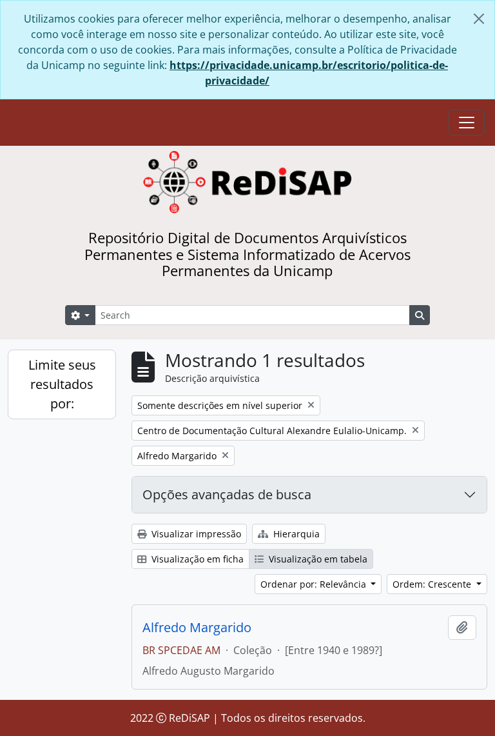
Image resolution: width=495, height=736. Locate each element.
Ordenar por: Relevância (314, 584)
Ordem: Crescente (433, 584)
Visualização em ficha (196, 559)
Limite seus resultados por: (62, 384)
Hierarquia (295, 534)
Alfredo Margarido (196, 627)
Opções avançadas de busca (226, 494)
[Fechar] (478, 19)
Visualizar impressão (195, 534)
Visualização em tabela (316, 559)
